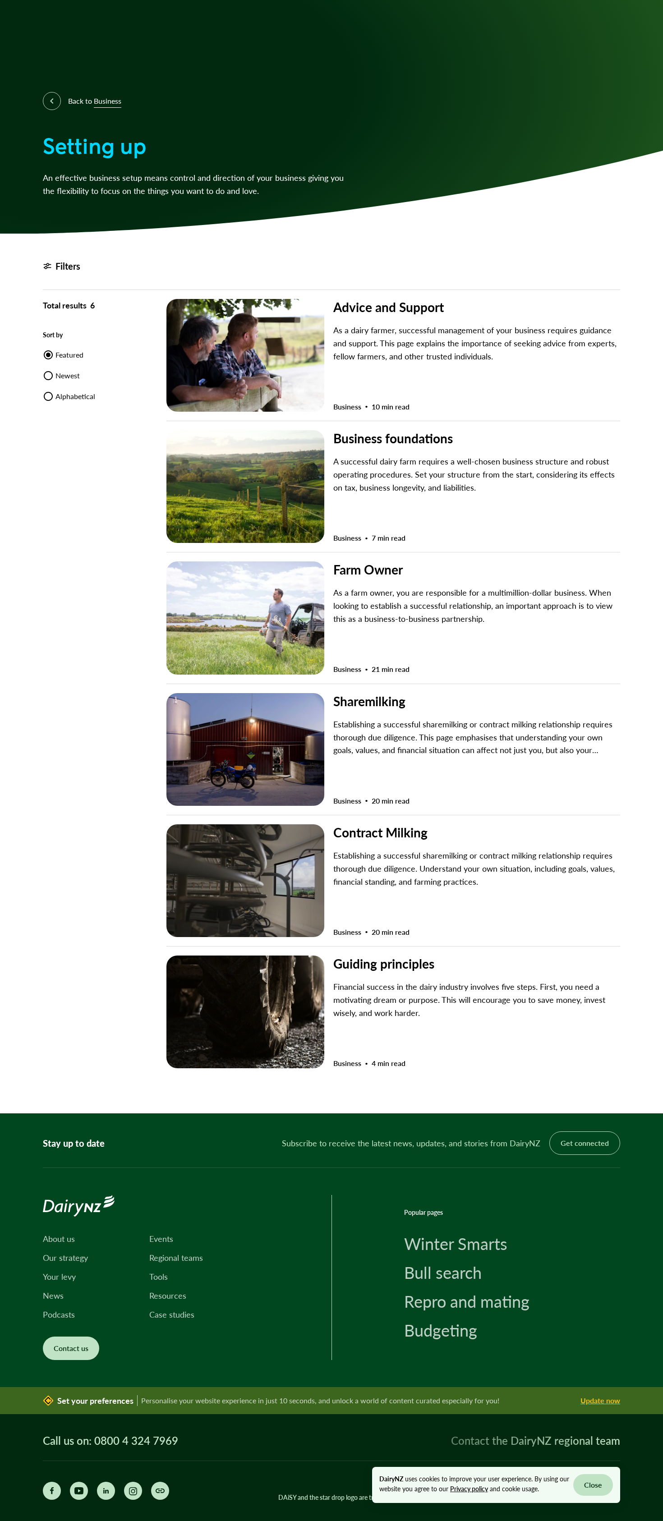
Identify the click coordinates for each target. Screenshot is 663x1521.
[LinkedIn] (106, 1491)
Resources (167, 1295)
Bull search (443, 1272)
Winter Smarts (455, 1244)
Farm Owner (368, 569)
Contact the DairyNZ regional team (535, 1440)
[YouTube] (79, 1491)
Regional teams (176, 1258)
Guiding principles (383, 963)
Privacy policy (469, 1488)
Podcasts (59, 1314)
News (53, 1295)
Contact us (71, 1348)
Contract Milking (380, 832)
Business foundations (393, 438)
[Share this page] (160, 1491)
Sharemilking (369, 701)
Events (161, 1239)
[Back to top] (642, 1092)
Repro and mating (466, 1301)
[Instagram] (133, 1491)
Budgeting (440, 1330)
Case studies (171, 1314)
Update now (600, 1400)
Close (593, 1484)
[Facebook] (52, 1491)
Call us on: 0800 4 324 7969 (110, 1440)
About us (59, 1239)
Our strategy (65, 1258)
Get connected (585, 1143)
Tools (158, 1277)
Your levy (59, 1277)
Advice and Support (388, 307)
